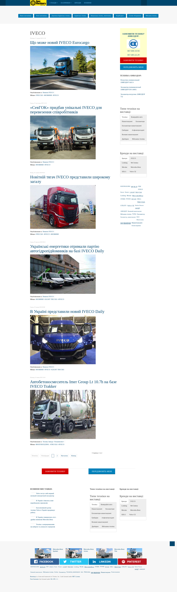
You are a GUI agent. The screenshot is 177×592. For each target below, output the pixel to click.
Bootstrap (33, 576)
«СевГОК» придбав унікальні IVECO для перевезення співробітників (66, 109)
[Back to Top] (172, 543)
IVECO (56, 95)
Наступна (64, 456)
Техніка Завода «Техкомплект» (53, 442)
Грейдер (134, 214)
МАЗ (138, 217)
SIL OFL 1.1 (54, 579)
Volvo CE (130, 206)
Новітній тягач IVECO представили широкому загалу (70, 179)
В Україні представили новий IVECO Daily (67, 311)
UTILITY (123, 205)
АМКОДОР (123, 211)
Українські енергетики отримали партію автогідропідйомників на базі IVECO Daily (67, 248)
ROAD (134, 199)
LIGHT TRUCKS (51, 299)
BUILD (134, 187)
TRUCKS (39, 95)
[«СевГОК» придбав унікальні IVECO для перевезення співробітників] (63, 137)
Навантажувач (137, 223)
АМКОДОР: (133, 36)
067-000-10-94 (133, 51)
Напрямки (65, 3)
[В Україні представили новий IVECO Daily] (63, 339)
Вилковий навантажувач (135, 211)
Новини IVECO (48, 92)
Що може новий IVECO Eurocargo (59, 42)
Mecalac (129, 195)
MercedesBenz (137, 196)
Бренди (78, 3)
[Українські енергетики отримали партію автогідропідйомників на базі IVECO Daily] (63, 274)
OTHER (122, 199)
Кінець (73, 456)
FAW (139, 186)
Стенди (53, 3)
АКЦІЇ (137, 208)
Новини (87, 3)
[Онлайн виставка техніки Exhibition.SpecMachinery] (38, 3)
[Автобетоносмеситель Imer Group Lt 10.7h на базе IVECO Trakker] (63, 414)
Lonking (123, 195)
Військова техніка (125, 214)
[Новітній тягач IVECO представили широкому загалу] (63, 207)
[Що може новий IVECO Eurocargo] (63, 68)
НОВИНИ (48, 95)
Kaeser (122, 192)
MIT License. (76, 576)
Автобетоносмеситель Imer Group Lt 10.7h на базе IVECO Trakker (73, 384)
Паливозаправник (136, 225)
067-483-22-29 (133, 55)
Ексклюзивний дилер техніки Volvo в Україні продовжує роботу (43, 510)
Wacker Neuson (139, 205)
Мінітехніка (140, 220)
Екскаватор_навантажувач (128, 217)
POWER (128, 199)
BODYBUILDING (42, 444)
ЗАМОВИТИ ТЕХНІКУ (133, 34)
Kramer (127, 192)
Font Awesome (34, 579)
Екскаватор (141, 214)
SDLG (139, 199)
